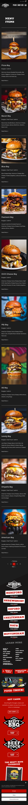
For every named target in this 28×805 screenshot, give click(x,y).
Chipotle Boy (7, 487)
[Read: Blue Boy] (14, 150)
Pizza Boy (5, 65)
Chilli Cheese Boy (9, 274)
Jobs (17, 648)
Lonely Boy (6, 436)
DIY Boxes (6, 653)
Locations (6, 661)
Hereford (14, 593)
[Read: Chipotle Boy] (14, 471)
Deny (14, 795)
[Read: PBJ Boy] (14, 309)
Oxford (14, 609)
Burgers (3, 68)
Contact (18, 660)
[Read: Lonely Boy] (14, 420)
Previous (14, 561)
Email (14, 597)
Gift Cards (19, 658)
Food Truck (10, 119)
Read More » (4, 80)
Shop (17, 656)
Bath (14, 625)
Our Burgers (7, 657)
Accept (14, 791)
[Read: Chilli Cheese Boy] (14, 255)
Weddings (19, 652)
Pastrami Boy (7, 217)
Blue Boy (5, 166)
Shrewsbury (14, 601)
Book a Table (5, 649)
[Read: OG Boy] (14, 365)
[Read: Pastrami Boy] (14, 201)
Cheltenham (14, 617)
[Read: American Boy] (14, 521)
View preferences (14, 799)
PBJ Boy (4, 324)
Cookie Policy (10, 802)
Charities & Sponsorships (8, 664)
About (5, 655)
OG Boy (4, 388)
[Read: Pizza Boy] (14, 46)
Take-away (6, 651)
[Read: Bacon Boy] (14, 100)
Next (14, 566)
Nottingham (14, 634)
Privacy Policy (17, 802)
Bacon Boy (6, 116)
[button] (26, 782)
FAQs (4, 659)
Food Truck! (14, 690)
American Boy (7, 537)
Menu (17, 654)
